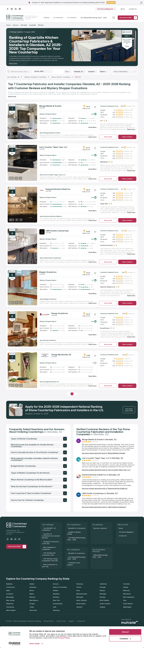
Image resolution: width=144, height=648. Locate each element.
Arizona (55, 584)
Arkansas (79, 584)
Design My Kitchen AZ (61, 355)
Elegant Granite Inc (48, 272)
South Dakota (128, 603)
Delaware (33, 587)
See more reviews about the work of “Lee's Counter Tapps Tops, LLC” (106, 470)
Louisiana (9, 594)
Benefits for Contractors (77, 528)
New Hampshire (128, 597)
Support (71, 621)
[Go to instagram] (11, 8)
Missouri (32, 597)
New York (56, 600)
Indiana (55, 590)
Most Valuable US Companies (48, 548)
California (103, 584)
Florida (78, 587)
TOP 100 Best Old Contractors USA (48, 554)
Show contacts (127, 137)
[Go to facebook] (7, 8)
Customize (124, 639)
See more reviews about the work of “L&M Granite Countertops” (104, 507)
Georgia (102, 587)
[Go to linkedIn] (15, 8)
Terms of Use (61, 621)
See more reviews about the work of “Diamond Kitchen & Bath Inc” (105, 488)
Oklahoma (9, 603)
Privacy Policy (49, 621)
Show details (34, 644)
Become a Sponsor (100, 528)
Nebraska (79, 597)
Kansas (102, 590)
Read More (111, 2)
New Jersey (10, 600)
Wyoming (56, 610)
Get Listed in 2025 (126, 17)
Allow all (125, 632)
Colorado (126, 584)
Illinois (32, 590)
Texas (32, 607)
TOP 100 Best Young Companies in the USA (50, 560)
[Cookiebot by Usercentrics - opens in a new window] (14, 643)
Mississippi (10, 597)
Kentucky (126, 590)
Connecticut (10, 587)
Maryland (56, 594)
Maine (32, 594)
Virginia (102, 607)
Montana (56, 597)
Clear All (78, 77)
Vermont (79, 607)
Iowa (78, 590)
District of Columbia (60, 587)
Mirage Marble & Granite (50, 106)
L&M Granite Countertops (57, 231)
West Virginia (10, 610)
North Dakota (104, 600)
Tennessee (10, 607)
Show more (13, 63)
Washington (127, 607)
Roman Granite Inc (59, 313)
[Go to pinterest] (19, 8)
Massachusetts (81, 594)
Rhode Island (81, 603)
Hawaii (125, 587)
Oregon (32, 603)
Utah (54, 607)
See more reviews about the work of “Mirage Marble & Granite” (104, 453)
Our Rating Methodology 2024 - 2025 (94, 17)
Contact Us (133, 9)
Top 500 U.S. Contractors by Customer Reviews (51, 536)
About (123, 9)
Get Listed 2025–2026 (129, 410)
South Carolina (105, 603)
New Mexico (34, 600)
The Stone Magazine (105, 9)
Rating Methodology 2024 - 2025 (100, 556)
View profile (108, 137)
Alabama (9, 584)
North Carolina (81, 600)
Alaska (32, 584)
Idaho (8, 590)
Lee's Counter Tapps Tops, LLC (53, 147)
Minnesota (126, 594)
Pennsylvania (57, 603)
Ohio (124, 600)
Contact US (81, 621)
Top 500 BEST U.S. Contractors (49, 529)
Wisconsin (33, 610)
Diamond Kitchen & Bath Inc (58, 189)
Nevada (102, 597)
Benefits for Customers (76, 553)
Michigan (103, 594)
